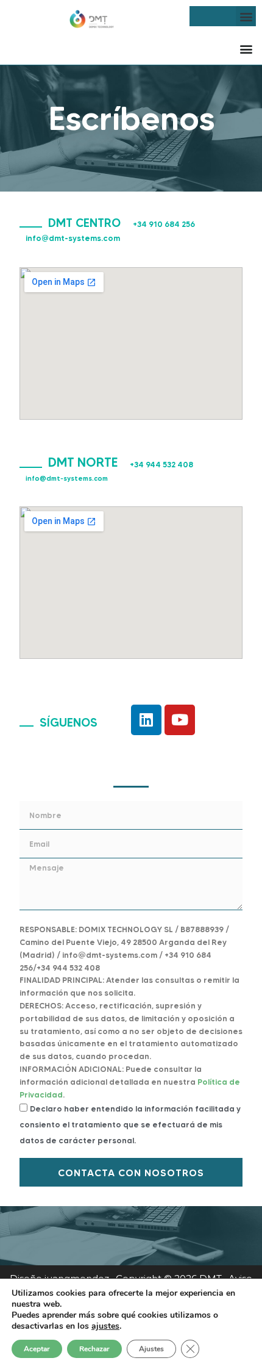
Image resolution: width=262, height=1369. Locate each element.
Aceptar (37, 1349)
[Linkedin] (146, 720)
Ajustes (151, 1349)
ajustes (105, 1326)
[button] (246, 16)
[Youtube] (180, 720)
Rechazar (94, 1349)
